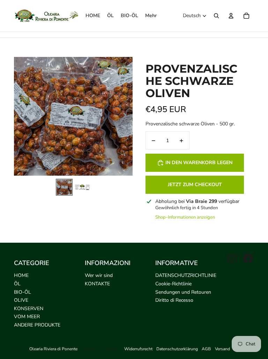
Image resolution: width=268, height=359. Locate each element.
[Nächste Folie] (127, 116)
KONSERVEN (28, 308)
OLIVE (21, 300)
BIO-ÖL (22, 292)
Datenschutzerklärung (177, 349)
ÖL (17, 283)
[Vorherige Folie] (19, 116)
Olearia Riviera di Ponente (53, 349)
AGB (206, 349)
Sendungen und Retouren (183, 292)
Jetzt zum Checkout (195, 184)
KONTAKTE (97, 283)
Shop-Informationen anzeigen (185, 217)
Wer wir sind (99, 275)
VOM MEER (27, 316)
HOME (21, 275)
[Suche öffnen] (216, 15)
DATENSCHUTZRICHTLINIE (185, 275)
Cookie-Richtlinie (173, 283)
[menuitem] (151, 15)
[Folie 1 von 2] (64, 187)
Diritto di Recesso (174, 300)
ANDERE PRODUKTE (37, 325)
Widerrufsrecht (138, 349)
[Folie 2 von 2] (82, 187)
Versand (222, 349)
